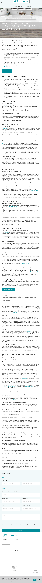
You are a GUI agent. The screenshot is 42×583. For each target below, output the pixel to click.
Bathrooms (24, 378)
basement (6, 232)
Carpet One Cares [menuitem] (34, 564)
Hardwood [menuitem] (4, 563)
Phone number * (5, 498)
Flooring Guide (11, 17)
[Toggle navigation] (1, 2)
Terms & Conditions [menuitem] (34, 570)
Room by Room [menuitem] (35, 561)
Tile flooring (4, 128)
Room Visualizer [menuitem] (15, 559)
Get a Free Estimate (8, 289)
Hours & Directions (6, 544)
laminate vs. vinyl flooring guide (11, 386)
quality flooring (25, 263)
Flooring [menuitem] (3, 559)
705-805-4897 (28, 6)
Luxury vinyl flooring (6, 105)
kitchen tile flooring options (15, 312)
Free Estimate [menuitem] (5, 572)
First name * (4, 480)
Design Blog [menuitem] (14, 570)
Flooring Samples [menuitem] (14, 562)
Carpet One (4, 17)
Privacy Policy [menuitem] (35, 572)
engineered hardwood (12, 206)
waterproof (26, 77)
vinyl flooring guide (29, 386)
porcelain (20, 363)
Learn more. (27, 581)
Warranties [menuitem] (24, 569)
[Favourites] (38, 2)
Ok (34, 579)
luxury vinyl (8, 317)
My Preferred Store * (25, 505)
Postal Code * (4, 505)
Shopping (18, 17)
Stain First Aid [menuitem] (25, 561)
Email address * (25, 498)
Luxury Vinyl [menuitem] (4, 561)
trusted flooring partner (13, 282)
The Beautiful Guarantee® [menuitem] (25, 566)
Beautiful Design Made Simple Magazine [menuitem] (14, 567)
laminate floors (31, 173)
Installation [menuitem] (24, 571)
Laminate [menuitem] (4, 567)
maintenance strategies (33, 271)
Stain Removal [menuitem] (25, 559)
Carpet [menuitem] (3, 565)
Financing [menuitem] (4, 574)
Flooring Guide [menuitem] (25, 563)
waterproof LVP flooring (14, 399)
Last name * (24, 480)
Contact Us (6, 70)
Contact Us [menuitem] (34, 567)
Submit (21, 530)
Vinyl (3, 451)
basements (29, 331)
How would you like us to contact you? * (9, 491)
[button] (36, 2)
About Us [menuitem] (34, 559)
